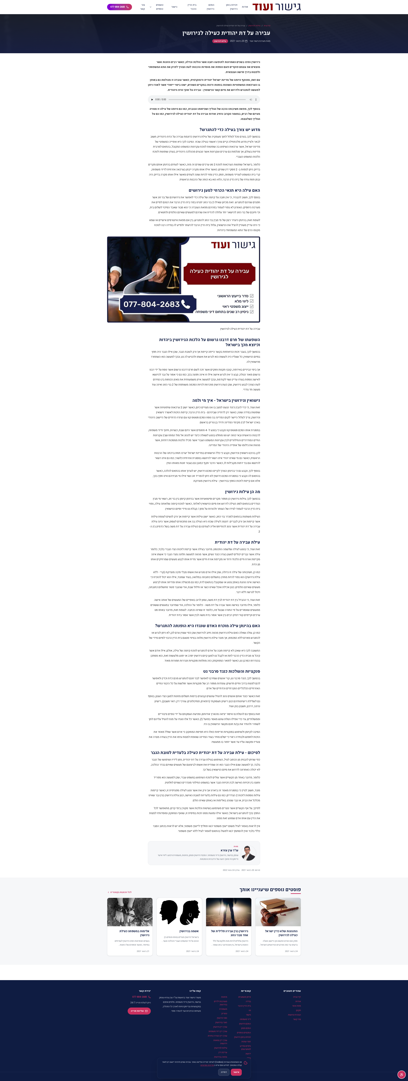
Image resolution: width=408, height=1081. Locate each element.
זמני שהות (246, 1041)
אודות (245, 7)
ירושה (248, 1053)
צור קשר (142, 7)
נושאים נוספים (159, 7)
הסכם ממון (246, 1028)
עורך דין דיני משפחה (217, 1031)
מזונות (224, 997)
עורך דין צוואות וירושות (220, 1042)
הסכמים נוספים (244, 1032)
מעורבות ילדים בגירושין (220, 1003)
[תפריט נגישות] (401, 1074)
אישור (236, 1072)
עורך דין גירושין (220, 1027)
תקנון (298, 1010)
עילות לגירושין (254, 25)
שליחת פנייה (137, 1011)
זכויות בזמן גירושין (231, 7)
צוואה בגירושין (220, 1057)
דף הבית (267, 25)
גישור (174, 7)
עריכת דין (223, 1052)
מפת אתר (296, 1006)
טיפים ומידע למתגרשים (245, 1047)
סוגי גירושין (222, 1018)
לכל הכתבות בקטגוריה (120, 892)
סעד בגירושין (221, 1022)
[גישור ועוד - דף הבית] (276, 7)
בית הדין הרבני (192, 7)
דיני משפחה (245, 1019)
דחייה (224, 1072)
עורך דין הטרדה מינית (217, 1035)
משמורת (223, 1009)
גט (250, 1010)
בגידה (248, 1001)
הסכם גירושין (210, 7)
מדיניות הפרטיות (207, 1065)
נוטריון (224, 1013)
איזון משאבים (244, 997)
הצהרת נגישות (294, 1014)
